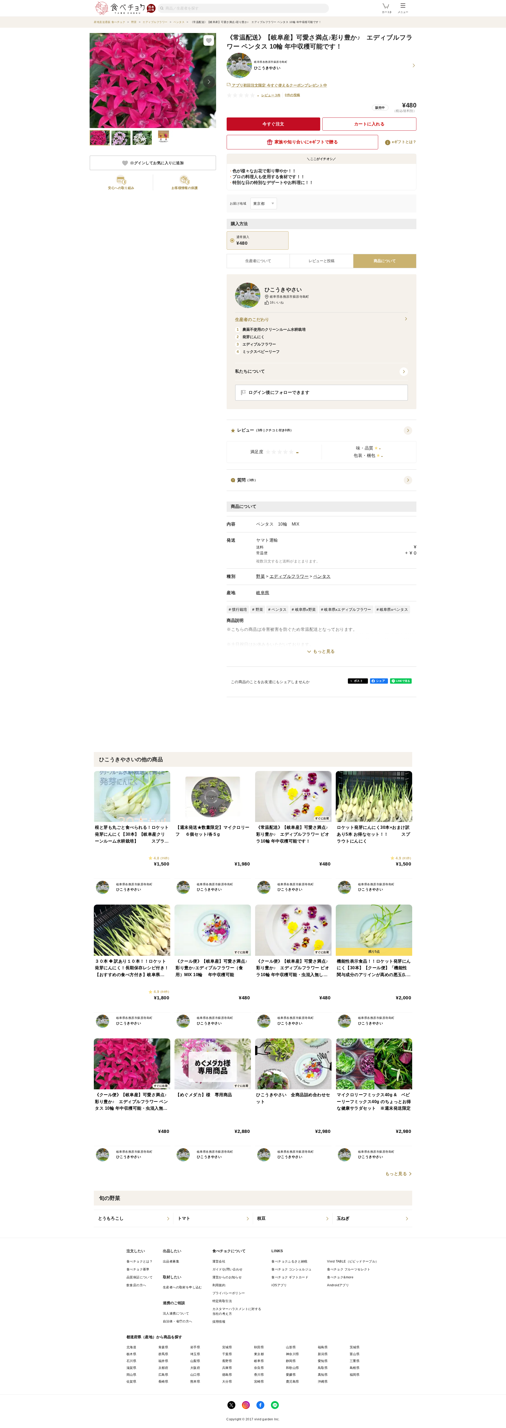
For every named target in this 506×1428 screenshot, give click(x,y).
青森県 (163, 1347)
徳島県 (227, 1375)
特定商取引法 (222, 1301)
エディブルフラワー (289, 576)
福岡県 (354, 1375)
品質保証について (139, 1277)
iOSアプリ (279, 1285)
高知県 (323, 1375)
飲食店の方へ (136, 1285)
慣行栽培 (239, 609)
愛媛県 (291, 1375)
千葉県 (227, 1354)
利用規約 (219, 1285)
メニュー (403, 12)
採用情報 (219, 1321)
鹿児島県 (292, 1381)
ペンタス (322, 576)
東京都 (259, 1354)
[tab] (321, 261)
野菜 (260, 576)
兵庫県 (227, 1368)
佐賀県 (131, 1381)
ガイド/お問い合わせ (227, 1269)
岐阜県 (262, 592)
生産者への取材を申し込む (182, 1287)
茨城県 (354, 1347)
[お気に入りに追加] (208, 40)
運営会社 (219, 1261)
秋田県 (259, 1347)
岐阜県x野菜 (305, 609)
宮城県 (227, 1347)
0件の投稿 (292, 95)
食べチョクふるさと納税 (289, 1261)
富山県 (354, 1354)
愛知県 (323, 1361)
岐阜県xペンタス (394, 609)
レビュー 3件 (271, 95)
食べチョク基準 (137, 1269)
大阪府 (195, 1368)
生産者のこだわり (252, 319)
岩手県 (195, 1347)
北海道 (131, 1347)
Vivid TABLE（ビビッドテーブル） (352, 1261)
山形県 (291, 1347)
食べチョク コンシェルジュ (291, 1269)
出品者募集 (171, 1261)
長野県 (227, 1361)
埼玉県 (195, 1354)
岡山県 (131, 1375)
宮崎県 (259, 1381)
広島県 (163, 1375)
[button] (321, 445)
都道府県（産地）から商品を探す (154, 1337)
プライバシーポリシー (228, 1293)
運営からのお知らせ (227, 1277)
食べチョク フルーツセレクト (349, 1269)
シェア (380, 680)
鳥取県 (323, 1368)
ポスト (358, 680)
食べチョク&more (340, 1277)
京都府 (163, 1368)
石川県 (131, 1361)
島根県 (354, 1368)
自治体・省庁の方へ (177, 1321)
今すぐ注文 (273, 124)
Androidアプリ (338, 1285)
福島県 (323, 1347)
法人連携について (176, 1313)
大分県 (227, 1381)
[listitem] (133, 1218)
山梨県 (195, 1361)
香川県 (259, 1375)
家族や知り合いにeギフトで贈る (306, 142)
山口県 (195, 1375)
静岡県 (291, 1361)
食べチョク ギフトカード (289, 1277)
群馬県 (163, 1354)
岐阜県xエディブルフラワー (347, 609)
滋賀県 (131, 1368)
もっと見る (324, 651)
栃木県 (131, 1354)
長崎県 (163, 1381)
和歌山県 (292, 1368)
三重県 (354, 1361)
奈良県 (259, 1368)
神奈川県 (292, 1354)
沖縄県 (323, 1381)
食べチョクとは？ (139, 1261)
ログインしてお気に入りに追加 (157, 163)
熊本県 (195, 1381)
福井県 (163, 1361)
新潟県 (323, 1354)
